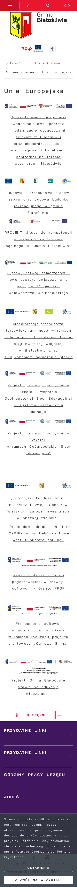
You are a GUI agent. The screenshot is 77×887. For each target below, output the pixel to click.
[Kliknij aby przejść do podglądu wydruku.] (59, 715)
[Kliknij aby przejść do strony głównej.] (29, 5)
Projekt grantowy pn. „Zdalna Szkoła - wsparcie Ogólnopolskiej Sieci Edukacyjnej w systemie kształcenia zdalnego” (38, 398)
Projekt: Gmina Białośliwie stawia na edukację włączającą (38, 687)
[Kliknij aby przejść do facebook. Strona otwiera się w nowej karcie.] (52, 49)
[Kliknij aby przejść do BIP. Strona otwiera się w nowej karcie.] (26, 49)
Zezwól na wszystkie (38, 880)
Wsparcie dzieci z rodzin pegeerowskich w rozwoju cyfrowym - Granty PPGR (38, 581)
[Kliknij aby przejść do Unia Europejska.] (38, 49)
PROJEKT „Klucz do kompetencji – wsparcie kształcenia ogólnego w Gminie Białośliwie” (38, 239)
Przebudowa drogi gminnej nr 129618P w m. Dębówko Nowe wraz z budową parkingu (39, 533)
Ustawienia (38, 868)
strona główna (46, 63)
